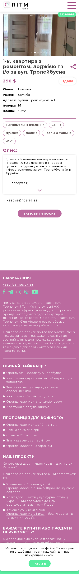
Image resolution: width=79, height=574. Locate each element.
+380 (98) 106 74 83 (22, 200)
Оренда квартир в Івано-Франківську (35, 488)
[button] (31, 52)
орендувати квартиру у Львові (30, 504)
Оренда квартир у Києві (25, 513)
